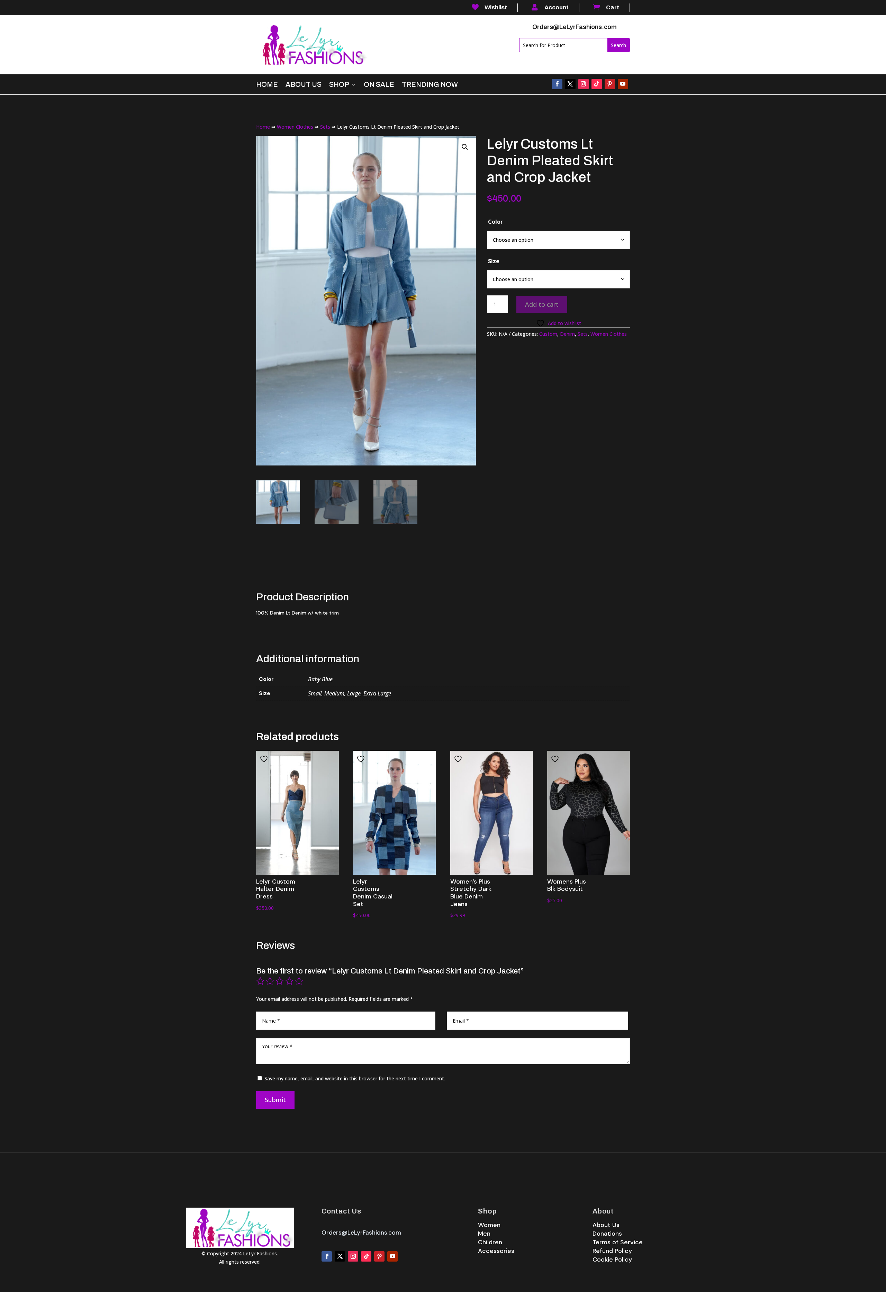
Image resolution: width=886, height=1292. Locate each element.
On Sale (379, 85)
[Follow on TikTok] (596, 84)
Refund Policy (612, 1251)
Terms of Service (618, 1242)
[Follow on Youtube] (623, 84)
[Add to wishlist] (265, 758)
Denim (567, 334)
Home (267, 85)
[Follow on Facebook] (557, 84)
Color (495, 221)
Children (490, 1242)
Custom (548, 334)
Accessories (496, 1251)
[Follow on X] (570, 84)
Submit (275, 1100)
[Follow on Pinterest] (610, 84)
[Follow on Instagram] (583, 84)
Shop (339, 85)
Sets (325, 126)
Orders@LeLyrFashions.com (574, 27)
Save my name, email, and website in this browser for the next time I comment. (354, 1078)
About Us (304, 85)
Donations (607, 1233)
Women (489, 1225)
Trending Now (430, 85)
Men (484, 1233)
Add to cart (542, 304)
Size (493, 261)
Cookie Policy (612, 1259)
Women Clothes (295, 126)
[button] (465, 147)
